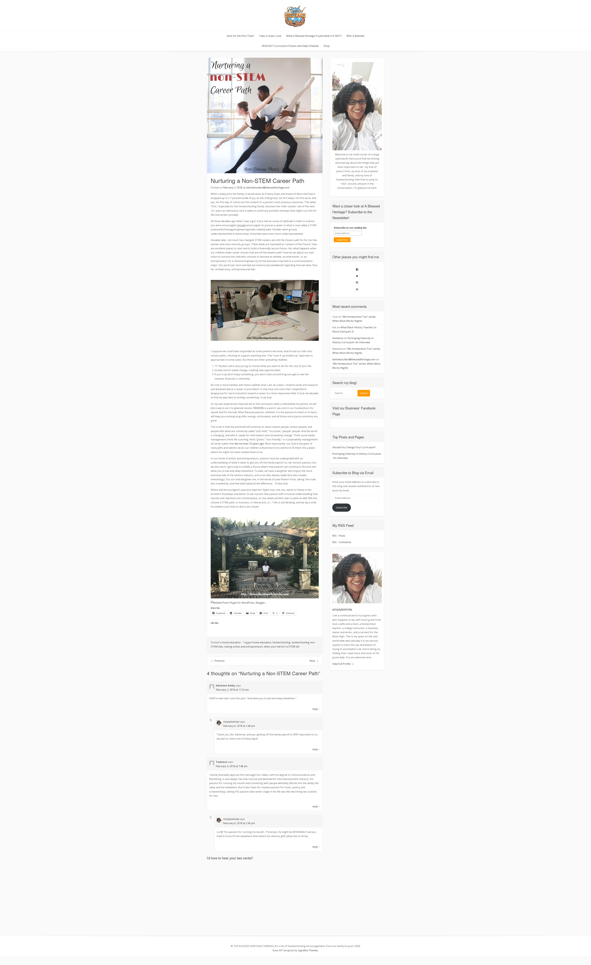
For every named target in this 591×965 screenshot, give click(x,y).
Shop (327, 46)
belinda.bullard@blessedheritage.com (267, 187)
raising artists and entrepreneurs (243, 646)
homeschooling (281, 642)
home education (231, 642)
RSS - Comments (341, 542)
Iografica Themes (308, 950)
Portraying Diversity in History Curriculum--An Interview (357, 456)
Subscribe (341, 507)
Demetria (337, 338)
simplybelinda (231, 721)
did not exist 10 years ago (249, 443)
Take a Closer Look (270, 36)
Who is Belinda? (355, 36)
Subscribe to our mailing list (350, 228)
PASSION (258, 408)
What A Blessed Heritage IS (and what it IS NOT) (314, 36)
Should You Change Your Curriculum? (354, 447)
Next (312, 660)
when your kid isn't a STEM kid (281, 646)
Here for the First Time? (240, 36)
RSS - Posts (338, 535)
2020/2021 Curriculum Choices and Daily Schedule (290, 46)
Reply (315, 709)
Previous (219, 660)
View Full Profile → (343, 664)
